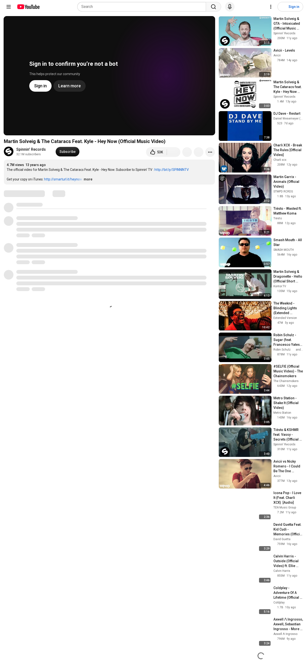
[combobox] (143, 7)
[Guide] (9, 7)
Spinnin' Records (31, 149)
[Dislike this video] (173, 152)
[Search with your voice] (230, 7)
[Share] (187, 152)
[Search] (213, 7)
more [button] (88, 179)
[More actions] (210, 152)
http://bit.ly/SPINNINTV (171, 170)
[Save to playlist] (198, 152)
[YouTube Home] (28, 6)
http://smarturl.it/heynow (63, 179)
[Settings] (271, 7)
